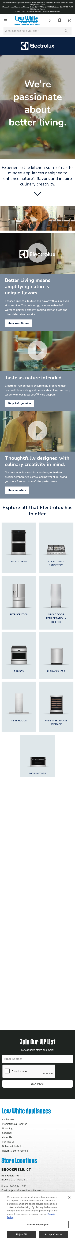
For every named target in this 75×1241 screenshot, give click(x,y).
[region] (37, 1216)
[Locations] (50, 20)
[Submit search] (66, 31)
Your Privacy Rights (37, 1224)
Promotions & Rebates (14, 1124)
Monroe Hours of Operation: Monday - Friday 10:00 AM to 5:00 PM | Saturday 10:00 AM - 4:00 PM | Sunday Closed (37, 8)
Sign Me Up (37, 1083)
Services (7, 1132)
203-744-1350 (18, 1186)
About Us (7, 1137)
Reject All (21, 1234)
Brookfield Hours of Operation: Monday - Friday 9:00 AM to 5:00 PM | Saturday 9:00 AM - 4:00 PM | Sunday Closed (38, 4)
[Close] (69, 1197)
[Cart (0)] (69, 20)
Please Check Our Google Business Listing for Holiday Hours (38, 11)
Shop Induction (17, 490)
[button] (5, 20)
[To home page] (27, 20)
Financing (7, 1128)
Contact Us (8, 1141)
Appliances (8, 1119)
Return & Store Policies (15, 1150)
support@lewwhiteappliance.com (27, 1190)
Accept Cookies (53, 1234)
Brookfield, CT (16, 1169)
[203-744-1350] (59, 20)
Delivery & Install (11, 1146)
